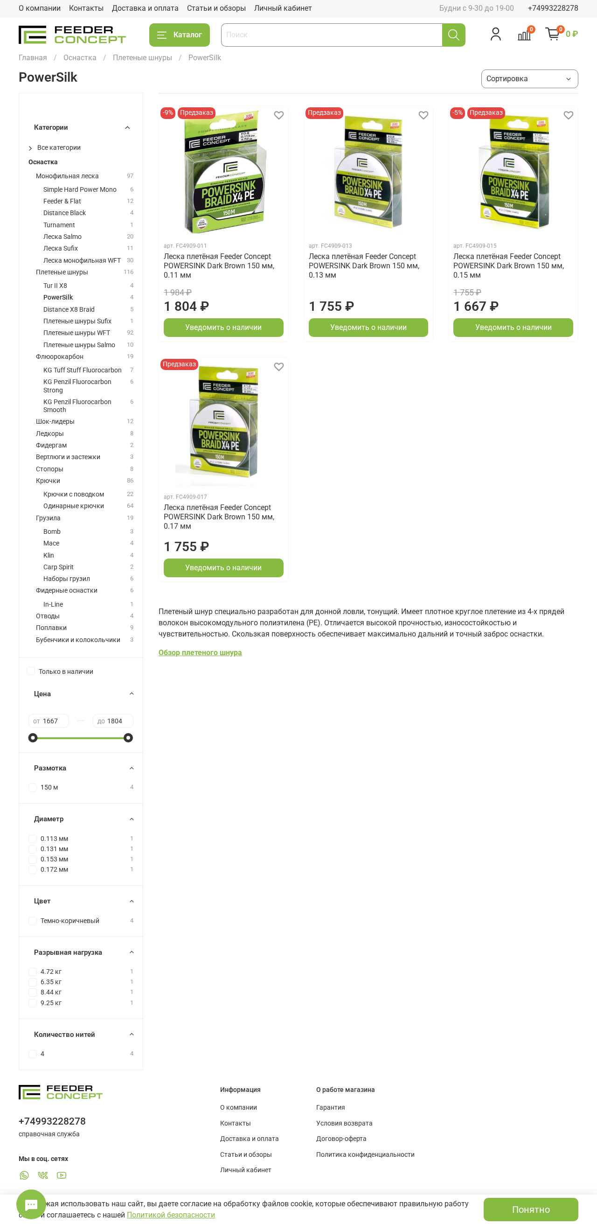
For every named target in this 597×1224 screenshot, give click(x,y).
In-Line (53, 605)
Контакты (86, 8)
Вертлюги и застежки (68, 457)
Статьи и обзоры (216, 8)
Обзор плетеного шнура (200, 652)
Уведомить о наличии (223, 327)
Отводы (48, 616)
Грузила (48, 518)
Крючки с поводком (73, 494)
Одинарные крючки (73, 506)
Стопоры (49, 469)
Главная (33, 57)
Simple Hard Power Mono (80, 190)
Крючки (48, 481)
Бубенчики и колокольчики (78, 640)
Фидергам (51, 445)
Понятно (531, 1209)
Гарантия (330, 1108)
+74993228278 (553, 8)
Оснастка (80, 57)
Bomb (52, 532)
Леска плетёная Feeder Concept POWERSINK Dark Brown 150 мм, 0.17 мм (219, 517)
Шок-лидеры (55, 422)
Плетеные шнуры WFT (76, 333)
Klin (48, 556)
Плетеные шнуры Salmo (79, 345)
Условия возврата (344, 1123)
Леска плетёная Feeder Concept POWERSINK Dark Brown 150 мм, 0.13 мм (364, 266)
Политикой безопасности (171, 1214)
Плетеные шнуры (142, 57)
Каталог (188, 34)
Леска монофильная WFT (82, 261)
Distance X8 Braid (69, 310)
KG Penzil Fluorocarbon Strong (77, 386)
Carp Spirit (58, 567)
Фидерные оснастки (66, 591)
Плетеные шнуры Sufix (77, 321)
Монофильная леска (67, 176)
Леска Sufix (60, 248)
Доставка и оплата (145, 8)
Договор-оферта (341, 1139)
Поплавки (51, 628)
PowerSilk (58, 297)
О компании (40, 8)
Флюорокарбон (59, 357)
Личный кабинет (283, 8)
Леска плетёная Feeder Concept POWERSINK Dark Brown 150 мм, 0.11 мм (219, 266)
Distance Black (64, 213)
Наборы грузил (66, 579)
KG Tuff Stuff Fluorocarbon (82, 370)
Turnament (59, 225)
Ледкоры (50, 434)
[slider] (33, 738)
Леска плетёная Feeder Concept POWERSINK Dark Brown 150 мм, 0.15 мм (508, 266)
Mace (51, 543)
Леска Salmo (62, 237)
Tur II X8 (55, 286)
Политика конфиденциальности (365, 1155)
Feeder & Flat (62, 201)
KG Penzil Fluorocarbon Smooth (77, 406)
